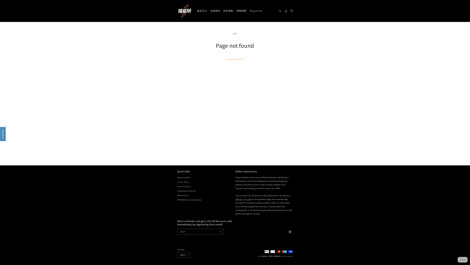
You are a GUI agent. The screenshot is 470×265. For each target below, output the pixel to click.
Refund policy (182, 195)
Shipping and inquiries (186, 191)
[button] (280, 11)
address (239, 199)
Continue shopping (235, 59)
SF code (247, 199)
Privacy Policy (183, 182)
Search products (184, 177)
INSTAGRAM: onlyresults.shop (189, 200)
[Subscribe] (220, 232)
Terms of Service (184, 186)
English (182, 255)
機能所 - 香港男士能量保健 (271, 256)
